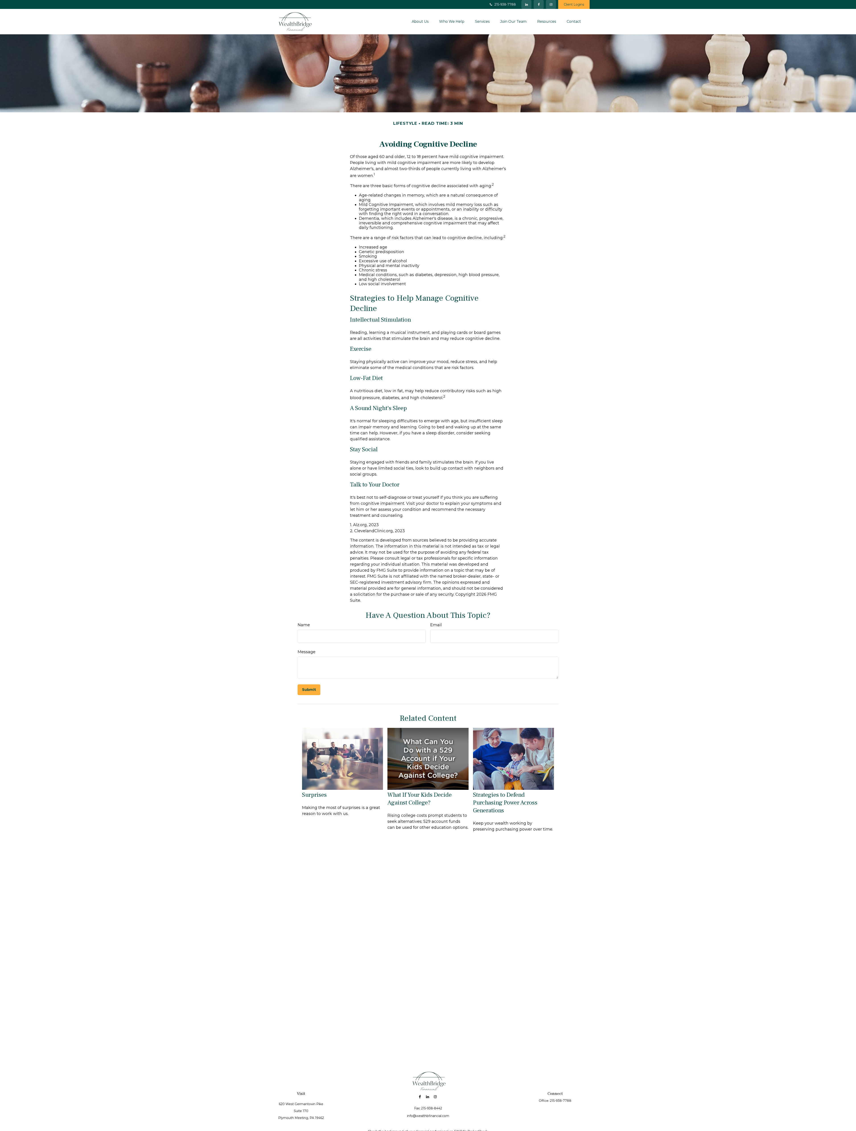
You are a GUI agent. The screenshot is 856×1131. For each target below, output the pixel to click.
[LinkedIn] (526, 4)
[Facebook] (539, 4)
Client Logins (574, 4)
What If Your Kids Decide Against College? (419, 799)
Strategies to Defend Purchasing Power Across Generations (505, 802)
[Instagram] (435, 1097)
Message (306, 652)
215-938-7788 (505, 4)
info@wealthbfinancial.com (428, 1116)
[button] (420, 21)
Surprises (314, 795)
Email (436, 625)
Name (304, 625)
